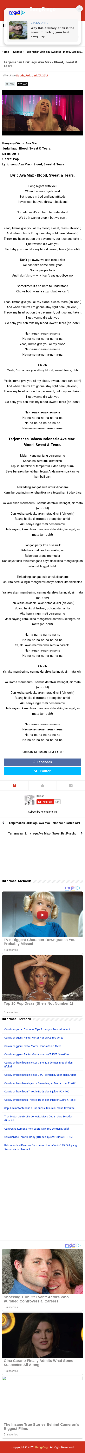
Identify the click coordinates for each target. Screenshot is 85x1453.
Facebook (44, 762)
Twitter (44, 771)
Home (5, 51)
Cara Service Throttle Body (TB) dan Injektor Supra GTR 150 (38, 1136)
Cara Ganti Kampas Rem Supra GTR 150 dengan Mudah (37, 1128)
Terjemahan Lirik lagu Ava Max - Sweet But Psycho (42, 833)
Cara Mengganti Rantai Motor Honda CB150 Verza (33, 1037)
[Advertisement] (42, 1198)
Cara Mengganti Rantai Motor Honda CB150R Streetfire (36, 1054)
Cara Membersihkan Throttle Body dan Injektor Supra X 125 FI (40, 1099)
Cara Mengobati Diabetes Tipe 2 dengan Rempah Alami (37, 1029)
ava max (17, 51)
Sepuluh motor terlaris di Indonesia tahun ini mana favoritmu (39, 1108)
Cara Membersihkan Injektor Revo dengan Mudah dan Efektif (40, 1083)
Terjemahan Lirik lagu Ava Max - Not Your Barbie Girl (44, 823)
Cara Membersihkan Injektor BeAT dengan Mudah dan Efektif (40, 1074)
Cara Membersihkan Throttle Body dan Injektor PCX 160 (36, 1091)
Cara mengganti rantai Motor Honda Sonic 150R (32, 1046)
